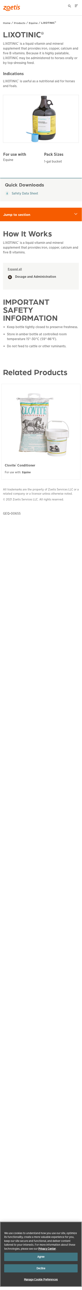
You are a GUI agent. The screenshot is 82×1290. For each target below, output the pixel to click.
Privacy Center (47, 1248)
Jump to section (42, 214)
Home (7, 23)
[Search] (70, 6)
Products (19, 23)
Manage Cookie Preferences (41, 1279)
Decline (41, 1268)
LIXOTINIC (48, 22)
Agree (41, 1256)
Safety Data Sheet (21, 193)
